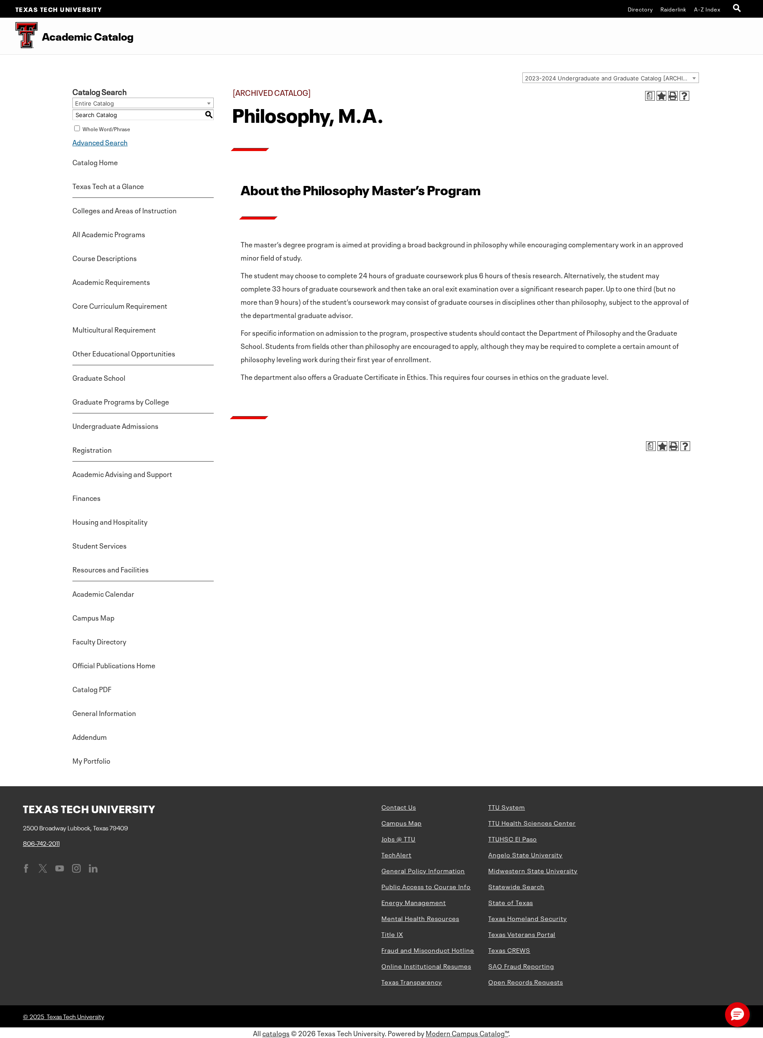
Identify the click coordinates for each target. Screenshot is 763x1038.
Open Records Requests (525, 981)
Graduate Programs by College (120, 401)
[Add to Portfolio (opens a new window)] (661, 96)
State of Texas (510, 902)
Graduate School (98, 377)
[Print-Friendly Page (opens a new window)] (673, 96)
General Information (104, 712)
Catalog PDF (91, 688)
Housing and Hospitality (109, 521)
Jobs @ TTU (398, 838)
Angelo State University (525, 854)
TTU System (506, 806)
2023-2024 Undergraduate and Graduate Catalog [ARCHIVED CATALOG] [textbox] (612, 78)
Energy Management (414, 902)
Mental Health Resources (420, 917)
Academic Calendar (103, 593)
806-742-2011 (41, 842)
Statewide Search (516, 886)
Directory (640, 9)
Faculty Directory (99, 641)
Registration (92, 449)
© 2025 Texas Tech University (63, 1015)
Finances (86, 497)
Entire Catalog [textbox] (94, 103)
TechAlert (397, 854)
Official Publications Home (113, 664)
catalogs (276, 1032)
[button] (737, 1014)
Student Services (99, 545)
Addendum (89, 736)
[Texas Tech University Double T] (19, 36)
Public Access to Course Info (426, 886)
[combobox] (610, 77)
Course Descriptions (104, 257)
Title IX (392, 933)
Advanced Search (100, 141)
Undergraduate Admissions (115, 425)
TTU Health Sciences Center (532, 822)
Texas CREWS (509, 949)
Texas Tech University (58, 8)
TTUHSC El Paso (512, 838)
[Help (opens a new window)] (684, 96)
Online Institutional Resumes (426, 965)
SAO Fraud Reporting (521, 965)
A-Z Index (707, 9)
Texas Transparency (412, 981)
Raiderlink (674, 9)
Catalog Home (95, 161)
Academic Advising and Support (122, 473)
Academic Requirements (111, 281)
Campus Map (93, 617)
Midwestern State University (533, 870)
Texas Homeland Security (527, 917)
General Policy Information (423, 870)
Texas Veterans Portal (521, 933)
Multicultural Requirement (114, 329)
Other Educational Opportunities (123, 353)
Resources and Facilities (110, 569)
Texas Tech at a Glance (108, 185)
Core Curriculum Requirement (119, 305)
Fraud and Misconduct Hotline (428, 949)
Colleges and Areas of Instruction (124, 210)
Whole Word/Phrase (106, 129)
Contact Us (399, 806)
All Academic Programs (108, 233)
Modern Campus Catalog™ (467, 1032)
